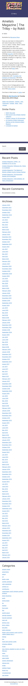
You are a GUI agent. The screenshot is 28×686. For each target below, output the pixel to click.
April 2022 (5, 227)
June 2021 (5, 251)
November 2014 (6, 445)
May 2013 (5, 489)
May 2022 (5, 224)
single (4, 665)
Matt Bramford (13, 96)
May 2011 (5, 547)
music (4, 646)
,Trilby (20, 103)
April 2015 (5, 432)
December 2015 (6, 413)
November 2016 (6, 386)
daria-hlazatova (6, 596)
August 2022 (6, 217)
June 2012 (5, 516)
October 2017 (6, 359)
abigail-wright (6, 569)
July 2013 (5, 484)
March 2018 (5, 347)
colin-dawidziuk (6, 584)
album (4, 574)
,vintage (4, 105)
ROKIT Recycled (10, 113)
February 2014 (6, 467)
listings (4, 636)
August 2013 (5, 481)
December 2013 (6, 472)
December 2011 (6, 530)
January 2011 (6, 557)
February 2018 (6, 349)
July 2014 (5, 454)
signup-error (5, 663)
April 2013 (5, 491)
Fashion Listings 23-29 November (15, 118)
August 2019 (5, 305)
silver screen (11, 88)
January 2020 (6, 293)
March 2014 (5, 464)
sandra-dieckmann (7, 660)
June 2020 (5, 281)
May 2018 (5, 342)
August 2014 (5, 452)
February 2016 (6, 408)
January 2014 (6, 469)
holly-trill (4, 620)
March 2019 (5, 317)
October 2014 (6, 447)
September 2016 (7, 391)
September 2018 (7, 332)
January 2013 (6, 498)
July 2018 (5, 337)
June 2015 (5, 427)
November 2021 (6, 239)
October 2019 (6, 300)
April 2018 (5, 344)
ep (3, 603)
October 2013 (6, 476)
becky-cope (5, 579)
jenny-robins (5, 625)
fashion (4, 605)
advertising (5, 572)
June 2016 (5, 398)
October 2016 (6, 388)
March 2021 (5, 259)
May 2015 (5, 430)
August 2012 (5, 511)
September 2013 (7, 479)
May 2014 (5, 459)
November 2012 (6, 503)
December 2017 (6, 354)
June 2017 (5, 369)
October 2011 (6, 535)
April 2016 (5, 403)
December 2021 (6, 237)
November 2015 (6, 415)
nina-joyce (5, 655)
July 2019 (5, 308)
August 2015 (5, 423)
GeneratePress (14, 683)
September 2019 (7, 303)
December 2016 (6, 383)
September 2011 (7, 538)
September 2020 (7, 273)
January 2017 (6, 381)
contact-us (5, 586)
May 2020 (5, 283)
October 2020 (6, 271)
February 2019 (6, 320)
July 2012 (5, 513)
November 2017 (6, 357)
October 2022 (6, 212)
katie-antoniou (6, 630)
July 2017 (5, 366)
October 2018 (6, 330)
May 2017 (5, 371)
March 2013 (5, 494)
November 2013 (6, 474)
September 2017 (7, 361)
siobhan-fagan (6, 668)
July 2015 (5, 425)
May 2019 (5, 312)
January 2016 (6, 410)
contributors (5, 589)
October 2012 (6, 506)
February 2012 (6, 525)
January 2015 (6, 440)
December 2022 (6, 207)
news (3, 653)
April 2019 (5, 315)
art (3, 577)
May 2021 (5, 254)
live (3, 639)
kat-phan (4, 627)
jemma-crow (5, 622)
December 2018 (6, 325)
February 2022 (6, 232)
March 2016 (5, 405)
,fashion (17, 101)
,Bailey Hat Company (8, 101)
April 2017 (5, 374)
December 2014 (6, 442)
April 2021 (5, 256)
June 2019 (5, 310)
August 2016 (5, 393)
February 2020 (6, 290)
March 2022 (5, 229)
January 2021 (6, 264)
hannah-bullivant (7, 618)
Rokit (13, 68)
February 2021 (6, 261)
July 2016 (5, 396)
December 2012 (6, 501)
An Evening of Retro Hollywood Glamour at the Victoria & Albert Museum (15, 122)
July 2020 (5, 278)
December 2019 (6, 295)
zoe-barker (5, 675)
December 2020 (6, 266)
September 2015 (7, 420)
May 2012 (5, 518)
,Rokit (16, 103)
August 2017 (5, 364)
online (20, 92)
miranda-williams (7, 644)
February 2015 (6, 437)
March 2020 (5, 288)
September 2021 (7, 244)
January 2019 (6, 322)
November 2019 (6, 298)
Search (4, 146)
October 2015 (6, 418)
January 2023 (6, 205)
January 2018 (6, 352)
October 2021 (6, 242)
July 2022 (5, 220)
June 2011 (5, 545)
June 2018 (5, 339)
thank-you (5, 670)
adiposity (4, 44)
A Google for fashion (12, 125)
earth (3, 598)
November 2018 (6, 327)
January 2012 (6, 528)
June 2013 (5, 486)
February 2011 (6, 555)
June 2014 (5, 457)
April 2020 (5, 286)
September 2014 (7, 450)
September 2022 (7, 215)
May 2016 (5, 401)
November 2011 (6, 533)
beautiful (10, 54)
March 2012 (5, 523)
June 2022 (5, 222)
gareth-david (6, 613)
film (3, 610)
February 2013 (6, 496)
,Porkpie (11, 103)
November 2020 (7, 268)
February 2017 (6, 379)
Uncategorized (6, 673)
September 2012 (7, 508)
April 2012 (5, 520)
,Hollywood (5, 103)
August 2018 (5, 335)
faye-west (5, 608)
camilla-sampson (7, 581)
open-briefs (5, 658)
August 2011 (5, 540)
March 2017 (5, 376)
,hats (21, 101)
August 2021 (5, 246)
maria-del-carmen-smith (9, 641)
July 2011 (4, 543)
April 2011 (5, 550)
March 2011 (5, 552)
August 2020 (6, 276)
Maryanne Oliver (15, 37)
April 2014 (5, 462)
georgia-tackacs (6, 615)
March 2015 (5, 435)
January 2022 (6, 234)
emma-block (5, 600)
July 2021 (5, 249)
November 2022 (6, 210)
